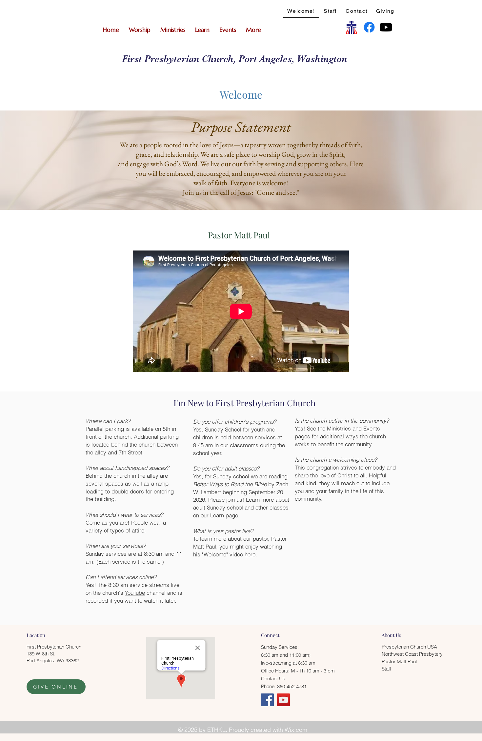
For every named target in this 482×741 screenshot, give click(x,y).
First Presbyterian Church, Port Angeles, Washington (234, 58)
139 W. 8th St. (41, 654)
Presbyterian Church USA (409, 647)
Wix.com (296, 729)
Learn (217, 515)
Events (371, 428)
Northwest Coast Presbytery (412, 654)
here (250, 554)
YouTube (135, 592)
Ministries (339, 428)
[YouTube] (283, 699)
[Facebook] (369, 27)
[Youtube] (386, 27)
